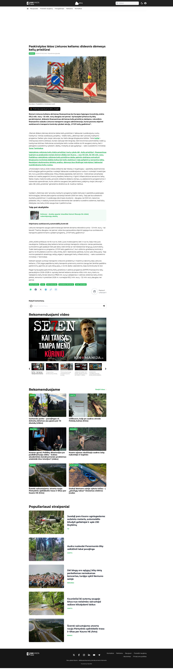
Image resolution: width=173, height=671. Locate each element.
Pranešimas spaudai (53, 53)
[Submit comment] (104, 306)
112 (68, 529)
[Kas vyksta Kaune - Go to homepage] (35, 654)
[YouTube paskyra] (94, 655)
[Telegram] (46, 289)
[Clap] (94, 291)
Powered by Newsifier (86, 663)
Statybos (74, 465)
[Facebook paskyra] (79, 655)
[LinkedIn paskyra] (89, 655)
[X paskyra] (74, 655)
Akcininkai (127, 656)
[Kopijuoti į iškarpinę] (51, 289)
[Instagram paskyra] (84, 655)
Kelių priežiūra (34, 284)
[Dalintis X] (41, 289)
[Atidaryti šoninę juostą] (28, 9)
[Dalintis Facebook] (35, 289)
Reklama (69, 8)
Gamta (72, 395)
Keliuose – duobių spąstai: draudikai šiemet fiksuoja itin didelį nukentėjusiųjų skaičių (64, 215)
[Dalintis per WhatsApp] (30, 289)
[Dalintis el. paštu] (56, 289)
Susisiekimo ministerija (66, 284)
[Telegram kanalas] (99, 655)
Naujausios (34, 8)
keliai (97, 138)
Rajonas (73, 429)
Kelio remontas (52, 284)
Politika (33, 429)
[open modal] (145, 3)
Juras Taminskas (36, 148)
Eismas (32, 53)
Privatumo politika (139, 656)
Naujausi (128, 653)
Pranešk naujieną (46, 8)
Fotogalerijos (59, 8)
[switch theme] (142, 3)
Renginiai (70, 583)
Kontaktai (78, 8)
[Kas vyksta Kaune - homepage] (35, 3)
